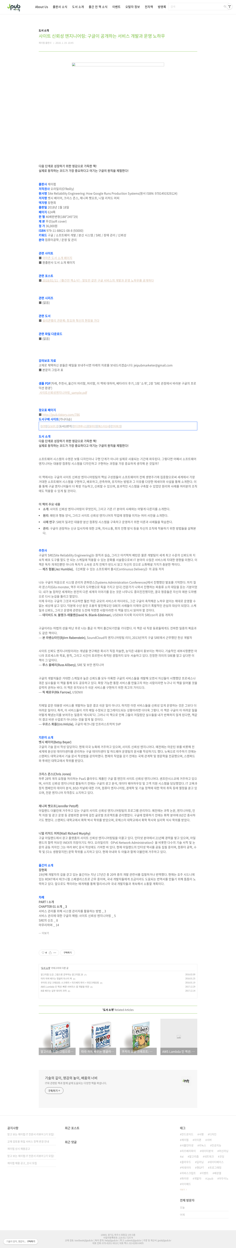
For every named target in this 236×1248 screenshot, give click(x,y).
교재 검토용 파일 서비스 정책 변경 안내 (28, 1141)
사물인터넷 (187, 1145)
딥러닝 (200, 1162)
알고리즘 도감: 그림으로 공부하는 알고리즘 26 (62, 974)
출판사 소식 (60, 6)
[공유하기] (50, 952)
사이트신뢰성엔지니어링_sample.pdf (63, 392)
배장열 (217, 1173)
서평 (201, 1134)
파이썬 (185, 1178)
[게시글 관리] (55, 952)
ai (182, 1156)
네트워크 (209, 1156)
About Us (41, 6)
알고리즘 (194, 1156)
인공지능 (216, 1145)
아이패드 (186, 1184)
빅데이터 (186, 1167)
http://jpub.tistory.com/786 (61, 414)
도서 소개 (78, 6)
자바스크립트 (188, 1173)
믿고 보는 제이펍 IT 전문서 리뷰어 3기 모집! (30, 1134)
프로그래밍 (215, 1167)
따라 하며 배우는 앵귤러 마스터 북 (56, 978)
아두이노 (223, 1178)
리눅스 (202, 1145)
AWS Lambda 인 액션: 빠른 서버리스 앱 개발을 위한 (65, 986)
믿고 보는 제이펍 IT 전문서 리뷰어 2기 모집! (30, 1156)
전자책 (149, 6)
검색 (224, 6)
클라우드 (186, 1162)
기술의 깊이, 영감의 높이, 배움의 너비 (71, 1078)
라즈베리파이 (188, 1151)
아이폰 (197, 1140)
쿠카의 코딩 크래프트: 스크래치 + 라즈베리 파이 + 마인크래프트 (70, 982)
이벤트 (116, 6)
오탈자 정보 (132, 6)
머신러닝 (223, 1151)
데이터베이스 (216, 1162)
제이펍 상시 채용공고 (18, 1148)
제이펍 (185, 1140)
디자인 (212, 1134)
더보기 (45, 933)
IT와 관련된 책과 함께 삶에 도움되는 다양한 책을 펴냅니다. (76, 1083)
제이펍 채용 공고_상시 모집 (22, 1163)
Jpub (210, 1178)
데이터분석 (207, 1151)
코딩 (221, 1156)
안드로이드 (187, 1134)
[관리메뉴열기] (229, 6)
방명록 (162, 6)
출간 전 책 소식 (98, 6)
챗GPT (200, 1167)
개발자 (197, 1178)
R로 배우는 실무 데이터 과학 (54, 990)
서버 (209, 1140)
